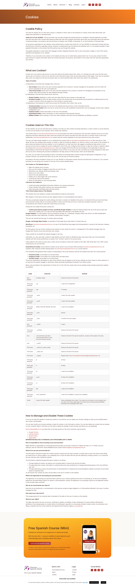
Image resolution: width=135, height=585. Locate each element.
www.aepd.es (78, 506)
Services (62, 5)
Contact (76, 5)
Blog (70, 5)
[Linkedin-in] (96, 5)
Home (49, 5)
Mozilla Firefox (33, 436)
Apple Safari (32, 438)
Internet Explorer (34, 434)
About (55, 5)
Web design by (67, 583)
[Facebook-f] (90, 5)
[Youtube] (100, 5)
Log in (83, 5)
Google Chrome (33, 432)
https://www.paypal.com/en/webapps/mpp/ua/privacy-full (84, 355)
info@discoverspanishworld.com (75, 447)
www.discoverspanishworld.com (47, 133)
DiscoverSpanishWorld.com (34, 429)
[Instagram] (93, 5)
